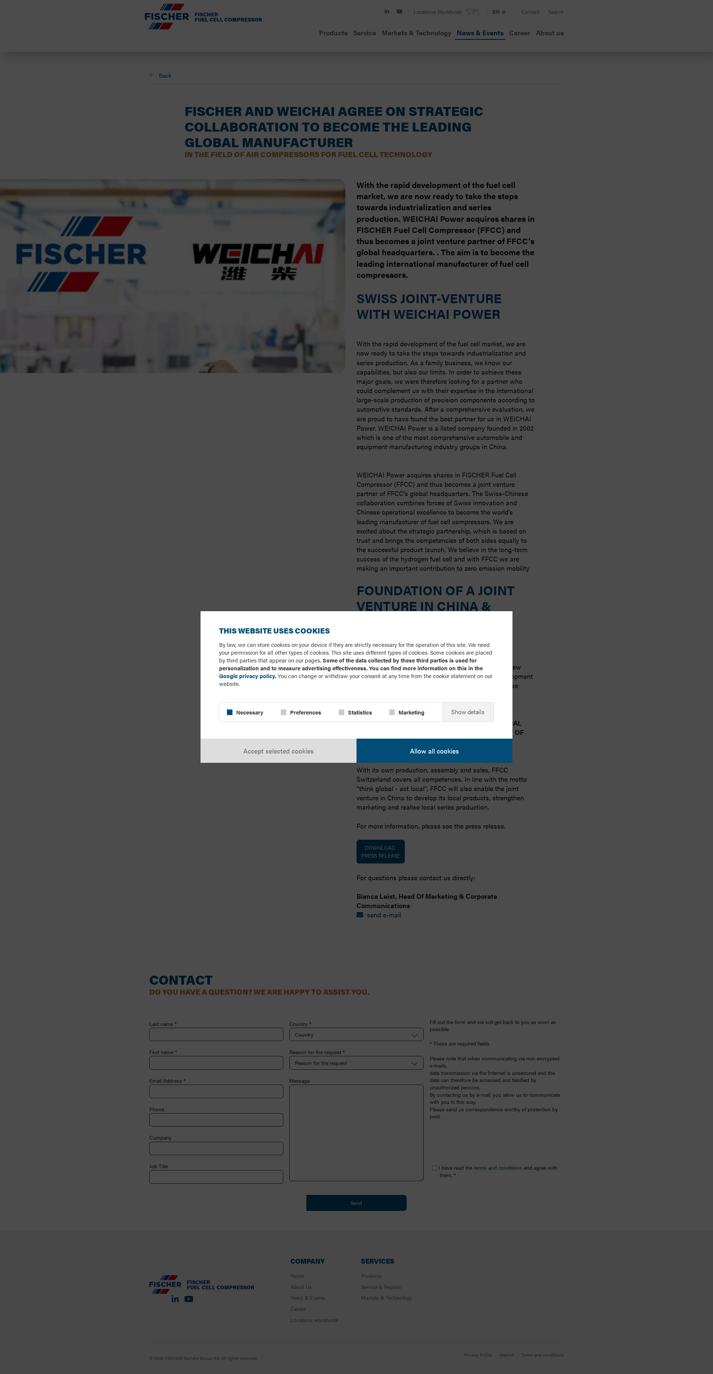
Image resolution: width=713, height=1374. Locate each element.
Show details (467, 711)
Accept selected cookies (278, 750)
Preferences (305, 712)
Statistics (360, 712)
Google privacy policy (247, 676)
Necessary (249, 712)
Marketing (411, 712)
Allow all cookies (434, 750)
